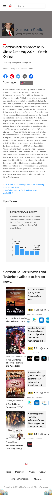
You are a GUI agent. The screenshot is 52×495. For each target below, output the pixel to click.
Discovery (19, 472)
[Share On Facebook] (5, 76)
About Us (38, 479)
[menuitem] (8, 473)
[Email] (25, 76)
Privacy (32, 472)
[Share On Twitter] (18, 76)
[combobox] (26, 83)
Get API (43, 472)
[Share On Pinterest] (12, 76)
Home (5, 68)
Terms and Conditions (19, 479)
